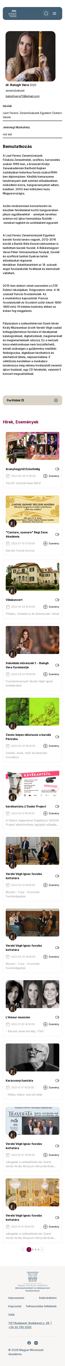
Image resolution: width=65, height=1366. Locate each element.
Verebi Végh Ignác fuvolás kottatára (24, 876)
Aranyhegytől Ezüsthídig (23, 469)
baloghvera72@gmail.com (23, 96)
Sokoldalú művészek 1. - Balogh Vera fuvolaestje (27, 665)
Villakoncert (14, 600)
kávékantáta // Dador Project (26, 806)
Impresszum (16, 1298)
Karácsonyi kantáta (19, 1080)
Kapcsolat (14, 1306)
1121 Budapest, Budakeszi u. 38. (29, 1323)
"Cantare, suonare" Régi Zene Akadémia (27, 534)
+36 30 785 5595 (20, 1327)
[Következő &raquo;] (42, 1249)
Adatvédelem (48, 1298)
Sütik (11, 1314)
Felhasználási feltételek (41, 1306)
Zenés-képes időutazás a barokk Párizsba (28, 737)
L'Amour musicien (18, 1017)
